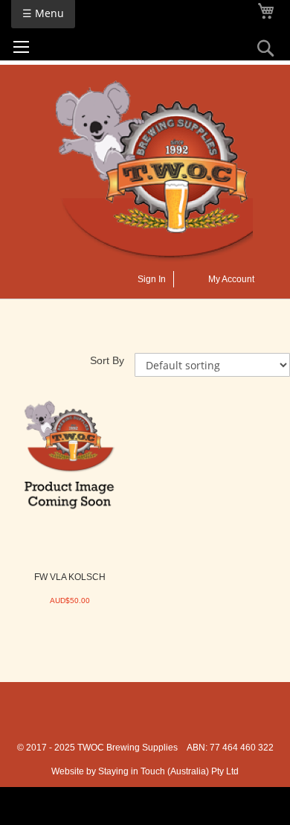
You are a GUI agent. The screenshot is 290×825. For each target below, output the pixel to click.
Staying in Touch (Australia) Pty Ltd (168, 771)
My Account (231, 279)
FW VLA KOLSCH (70, 577)
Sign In (152, 279)
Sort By (107, 360)
